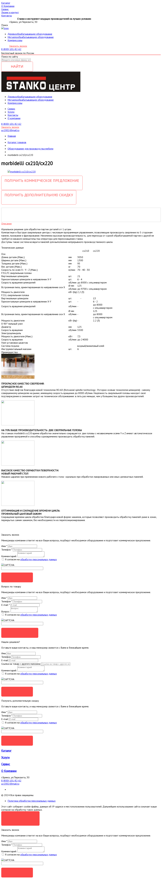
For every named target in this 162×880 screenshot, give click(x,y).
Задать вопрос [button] (20, 633)
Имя (4, 546)
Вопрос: (5, 611)
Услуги (11, 111)
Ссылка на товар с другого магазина (21, 663)
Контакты (13, 115)
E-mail (5, 604)
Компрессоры (15, 40)
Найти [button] (17, 66)
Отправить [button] (17, 692)
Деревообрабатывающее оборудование (30, 33)
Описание (6, 223)
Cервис (11, 108)
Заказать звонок (18, 46)
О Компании (9, 771)
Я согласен (20, 816)
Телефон (6, 549)
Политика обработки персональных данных (32, 800)
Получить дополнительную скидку (39, 195)
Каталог (6, 750)
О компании (14, 118)
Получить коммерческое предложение (42, 180)
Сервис (5, 764)
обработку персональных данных (38, 559)
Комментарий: (9, 556)
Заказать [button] (17, 577)
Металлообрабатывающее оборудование (31, 37)
